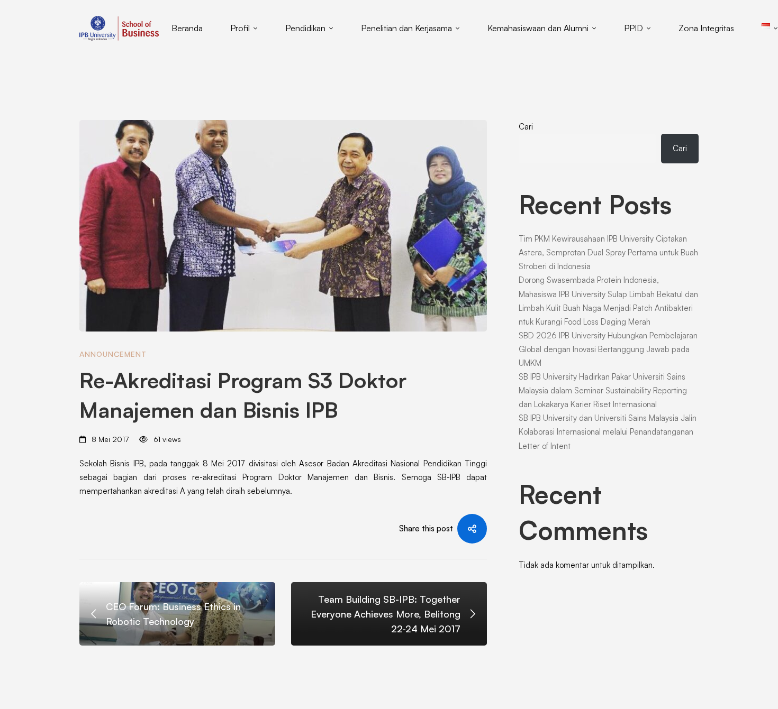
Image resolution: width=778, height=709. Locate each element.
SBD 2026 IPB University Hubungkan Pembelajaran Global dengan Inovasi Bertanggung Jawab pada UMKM (608, 349)
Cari (526, 127)
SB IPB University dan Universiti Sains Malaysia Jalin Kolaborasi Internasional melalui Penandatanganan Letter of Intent (607, 431)
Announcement (113, 353)
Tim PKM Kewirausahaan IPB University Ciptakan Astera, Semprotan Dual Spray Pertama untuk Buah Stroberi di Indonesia (608, 252)
